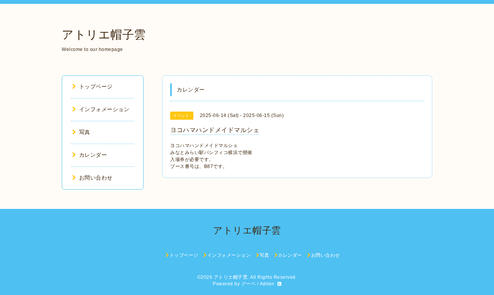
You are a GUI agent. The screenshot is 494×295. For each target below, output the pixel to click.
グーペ (248, 284)
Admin (267, 284)
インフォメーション (104, 109)
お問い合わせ (96, 178)
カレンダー (93, 155)
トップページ (96, 86)
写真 (84, 132)
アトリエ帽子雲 (104, 34)
